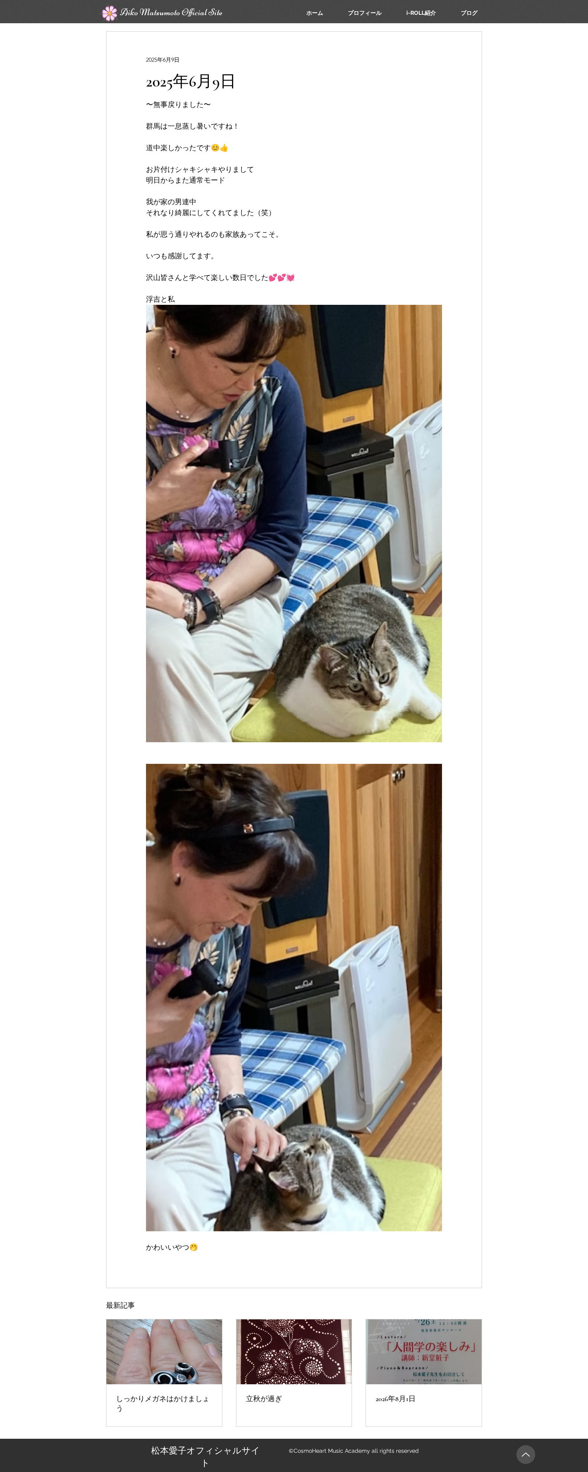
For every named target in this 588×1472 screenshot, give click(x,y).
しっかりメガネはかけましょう (163, 1403)
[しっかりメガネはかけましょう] (164, 1351)
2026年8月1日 (396, 1398)
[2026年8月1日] (424, 1351)
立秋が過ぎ (264, 1398)
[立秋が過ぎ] (294, 1351)
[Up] (525, 1454)
